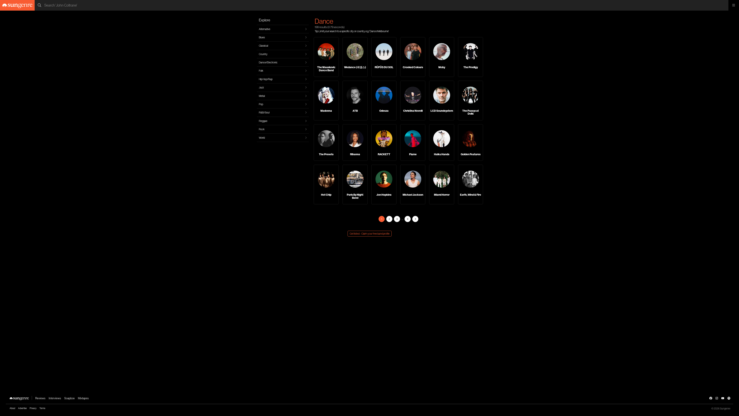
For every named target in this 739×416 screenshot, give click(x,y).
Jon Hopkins (383, 194)
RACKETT (384, 154)
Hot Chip (326, 194)
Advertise (22, 408)
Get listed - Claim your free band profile (370, 233)
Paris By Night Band (355, 196)
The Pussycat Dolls (470, 112)
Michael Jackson (413, 194)
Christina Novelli (413, 110)
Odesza (384, 110)
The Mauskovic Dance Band (326, 68)
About (12, 408)
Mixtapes (83, 398)
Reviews (40, 398)
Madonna (326, 110)
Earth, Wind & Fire (470, 194)
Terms (42, 408)
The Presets (326, 154)
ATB (355, 110)
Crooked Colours (413, 67)
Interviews (55, 398)
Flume (413, 154)
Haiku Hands (441, 154)
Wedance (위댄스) (355, 67)
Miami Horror (442, 194)
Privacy (33, 408)
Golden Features (471, 154)
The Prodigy (470, 67)
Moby (441, 67)
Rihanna (355, 154)
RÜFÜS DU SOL (384, 67)
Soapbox (69, 398)
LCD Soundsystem (442, 110)
